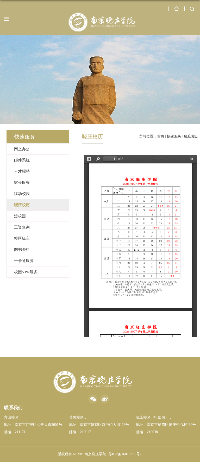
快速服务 (174, 136)
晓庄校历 (191, 136)
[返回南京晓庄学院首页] (101, 22)
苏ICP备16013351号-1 (125, 454)
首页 (160, 136)
